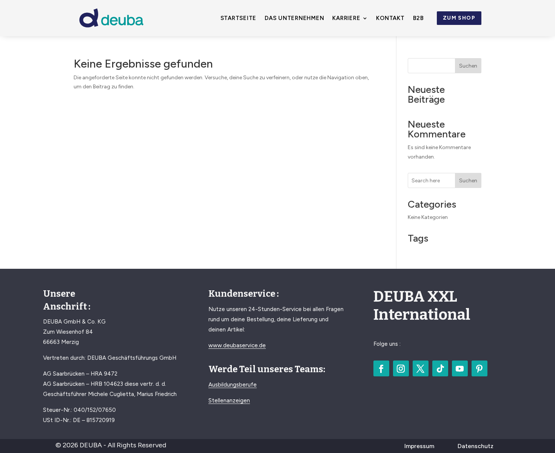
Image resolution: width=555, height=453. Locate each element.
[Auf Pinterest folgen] (479, 368)
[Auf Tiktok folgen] (440, 368)
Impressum (419, 446)
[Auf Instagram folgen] (401, 368)
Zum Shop (459, 18)
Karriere (346, 18)
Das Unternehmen (294, 18)
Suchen (468, 66)
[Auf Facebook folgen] (381, 368)
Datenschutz (475, 446)
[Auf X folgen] (421, 368)
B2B (418, 18)
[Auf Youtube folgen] (460, 368)
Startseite (238, 18)
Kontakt (390, 18)
